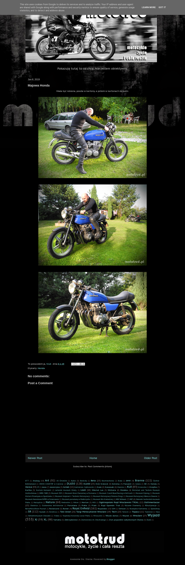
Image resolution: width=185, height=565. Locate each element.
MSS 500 (44, 493)
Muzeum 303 (56, 493)
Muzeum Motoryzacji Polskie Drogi (108, 496)
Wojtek (125, 515)
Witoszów (97, 516)
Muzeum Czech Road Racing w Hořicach (116, 493)
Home (93, 458)
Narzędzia (38, 502)
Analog (36, 480)
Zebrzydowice (71, 519)
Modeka (124, 490)
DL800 (86, 483)
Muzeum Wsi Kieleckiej (103, 499)
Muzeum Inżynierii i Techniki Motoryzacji (72, 496)
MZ (131, 499)
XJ (36, 519)
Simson (122, 508)
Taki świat (65, 511)
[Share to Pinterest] (83, 364)
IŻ (38, 487)
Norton (85, 502)
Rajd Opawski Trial (110, 505)
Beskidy (83, 481)
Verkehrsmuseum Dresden (39, 516)
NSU (94, 502)
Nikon (75, 502)
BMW (128, 480)
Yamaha (57, 519)
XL (45, 519)
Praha (84, 505)
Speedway (155, 509)
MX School (121, 499)
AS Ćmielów (62, 481)
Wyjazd (154, 515)
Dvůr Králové (102, 484)
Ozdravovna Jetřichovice (52, 505)
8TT (27, 481)
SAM (113, 509)
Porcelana (72, 505)
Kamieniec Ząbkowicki (84, 487)
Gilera (138, 484)
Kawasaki (109, 487)
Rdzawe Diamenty (133, 505)
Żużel (149, 520)
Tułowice (149, 512)
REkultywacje (151, 505)
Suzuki (42, 511)
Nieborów (65, 502)
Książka (153, 487)
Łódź (83, 490)
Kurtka (28, 490)
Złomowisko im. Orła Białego (93, 520)
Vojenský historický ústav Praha (76, 516)
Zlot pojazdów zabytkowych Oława (126, 519)
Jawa (44, 487)
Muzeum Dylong (142, 493)
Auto (73, 480)
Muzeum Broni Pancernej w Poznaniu (80, 493)
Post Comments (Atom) (100, 466)
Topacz (135, 511)
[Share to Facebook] (80, 364)
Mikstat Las (97, 490)
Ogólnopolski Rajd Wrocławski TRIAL (119, 502)
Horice (28, 487)
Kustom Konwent (43, 490)
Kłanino (121, 487)
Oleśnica (34, 505)
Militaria (112, 490)
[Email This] (72, 364)
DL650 (71, 483)
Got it (162, 7)
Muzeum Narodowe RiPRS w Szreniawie (42, 499)
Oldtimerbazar (152, 502)
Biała (120, 481)
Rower (66, 508)
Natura (50, 502)
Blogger (111, 559)
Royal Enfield (80, 508)
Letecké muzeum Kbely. (66, 490)
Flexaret (127, 484)
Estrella (116, 484)
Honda (41, 368)
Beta (93, 480)
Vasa (158, 512)
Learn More (149, 7)
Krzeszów (142, 487)
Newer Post (35, 458)
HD (145, 484)
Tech (114, 511)
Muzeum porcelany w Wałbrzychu (76, 499)
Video (56, 516)
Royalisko (102, 508)
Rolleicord (54, 508)
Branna (139, 480)
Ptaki (94, 505)
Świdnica (53, 512)
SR (29, 511)
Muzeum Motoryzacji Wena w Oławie (141, 496)
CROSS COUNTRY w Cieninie (51, 484)
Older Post (150, 458)
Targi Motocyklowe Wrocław (91, 511)
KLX (129, 486)
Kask (99, 487)
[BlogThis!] (75, 364)
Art (47, 480)
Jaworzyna (55, 487)
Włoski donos (112, 515)
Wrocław (137, 515)
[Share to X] (78, 364)
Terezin (125, 512)
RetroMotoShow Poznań (35, 509)
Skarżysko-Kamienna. (139, 509)
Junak (66, 487)
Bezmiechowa (108, 481)
